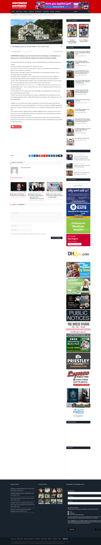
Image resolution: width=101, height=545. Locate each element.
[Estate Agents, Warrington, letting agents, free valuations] (78, 245)
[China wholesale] (78, 261)
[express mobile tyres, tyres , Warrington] (78, 387)
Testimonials (37, 538)
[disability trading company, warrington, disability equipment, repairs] (78, 417)
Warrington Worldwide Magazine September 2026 (72, 41)
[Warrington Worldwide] (20, 5)
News (12, 11)
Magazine (46, 11)
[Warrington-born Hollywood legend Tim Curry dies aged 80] (18, 187)
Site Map (55, 538)
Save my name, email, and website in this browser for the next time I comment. (29, 233)
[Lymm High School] (78, 402)
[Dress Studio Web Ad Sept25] (78, 336)
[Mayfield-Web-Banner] (78, 202)
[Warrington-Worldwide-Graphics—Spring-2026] (78, 293)
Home (21, 14)
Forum (52, 11)
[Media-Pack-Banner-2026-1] (78, 351)
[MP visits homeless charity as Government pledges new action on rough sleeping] (55, 187)
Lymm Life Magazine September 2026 (84, 40)
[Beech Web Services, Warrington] (78, 233)
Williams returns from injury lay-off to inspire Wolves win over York (82, 173)
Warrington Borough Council (31, 84)
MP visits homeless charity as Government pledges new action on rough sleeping (55, 196)
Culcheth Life (28, 14)
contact (57, 11)
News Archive (20, 538)
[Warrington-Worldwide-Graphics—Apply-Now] (62, 8)
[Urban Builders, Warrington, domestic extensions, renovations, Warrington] (78, 407)
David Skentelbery (16, 51)
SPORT (25, 11)
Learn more (70, 523)
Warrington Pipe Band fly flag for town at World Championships (82, 166)
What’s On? (19, 11)
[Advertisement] (37, 140)
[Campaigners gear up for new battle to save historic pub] (37, 31)
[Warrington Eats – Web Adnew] (78, 218)
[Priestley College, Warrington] (78, 369)
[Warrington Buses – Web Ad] (78, 276)
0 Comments (17, 126)
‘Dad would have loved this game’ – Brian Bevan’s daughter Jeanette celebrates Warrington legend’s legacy (82, 158)
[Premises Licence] (78, 320)
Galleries (50, 538)
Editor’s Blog (44, 538)
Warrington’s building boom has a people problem (21, 493)
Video (68, 150)
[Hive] (78, 309)
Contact (59, 538)
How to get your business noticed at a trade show (21, 498)
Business (31, 11)
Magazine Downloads (28, 538)
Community (38, 11)
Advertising (13, 538)
